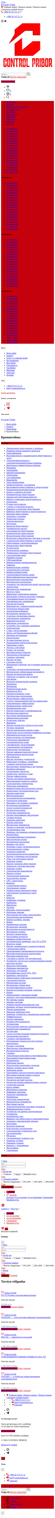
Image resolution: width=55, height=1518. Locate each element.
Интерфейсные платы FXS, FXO (21, 973)
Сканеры (10, 1053)
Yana (3, 1169)
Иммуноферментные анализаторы (22, 577)
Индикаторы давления (16, 927)
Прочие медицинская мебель (19, 674)
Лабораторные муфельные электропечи (24, 978)
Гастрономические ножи (17, 742)
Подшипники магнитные (18, 842)
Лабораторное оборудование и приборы (24, 448)
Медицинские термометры (18, 589)
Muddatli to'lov (12, 1200)
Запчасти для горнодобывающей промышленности (29, 997)
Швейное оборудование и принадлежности (26, 511)
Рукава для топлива (15, 650)
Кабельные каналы (15, 1063)
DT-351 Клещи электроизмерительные (18, 1295)
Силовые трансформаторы (18, 1038)
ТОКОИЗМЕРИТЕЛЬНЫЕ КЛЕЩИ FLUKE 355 (23, 1357)
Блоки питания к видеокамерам (20, 737)
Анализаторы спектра (16, 878)
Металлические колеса (16, 839)
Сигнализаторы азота (16, 555)
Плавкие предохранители (18, 1021)
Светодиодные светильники (19, 696)
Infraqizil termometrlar (15, 472)
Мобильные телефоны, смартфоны (22, 762)
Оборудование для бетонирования (22, 543)
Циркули (10, 898)
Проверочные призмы (16, 924)
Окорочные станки (15, 645)
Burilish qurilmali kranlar (17, 572)
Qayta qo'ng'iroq (8, 81)
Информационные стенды (18, 1109)
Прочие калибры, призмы (18, 919)
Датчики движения (15, 728)
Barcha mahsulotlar (18, 77)
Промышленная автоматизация (20, 490)
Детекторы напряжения (17, 786)
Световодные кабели (15, 949)
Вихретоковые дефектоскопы (19, 698)
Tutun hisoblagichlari (15, 482)
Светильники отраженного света (21, 893)
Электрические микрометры (19, 871)
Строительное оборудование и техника (24, 541)
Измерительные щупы (16, 689)
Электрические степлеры (17, 570)
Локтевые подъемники (16, 635)
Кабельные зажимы (15, 912)
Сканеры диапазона (15, 657)
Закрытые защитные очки (18, 1012)
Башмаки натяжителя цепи (18, 939)
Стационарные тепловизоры (19, 747)
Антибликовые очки (15, 830)
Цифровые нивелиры (16, 1092)
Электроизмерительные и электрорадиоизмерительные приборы (24, 461)
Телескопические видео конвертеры (22, 854)
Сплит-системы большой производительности (27, 1034)
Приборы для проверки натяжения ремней (25, 832)
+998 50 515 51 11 (11, 12)
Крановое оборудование (17, 514)
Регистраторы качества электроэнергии (24, 1026)
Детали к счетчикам (15, 647)
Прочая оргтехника (15, 604)
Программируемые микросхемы (21, 1058)
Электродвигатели (14, 521)
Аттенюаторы (12, 1024)
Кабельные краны (14, 1070)
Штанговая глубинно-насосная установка (25, 596)
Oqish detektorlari (13, 453)
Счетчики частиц (14, 662)
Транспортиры (13, 628)
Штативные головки (16, 932)
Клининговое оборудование (19, 545)
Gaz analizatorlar (13, 477)
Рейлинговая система (16, 983)
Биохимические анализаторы (19, 579)
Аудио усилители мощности (19, 808)
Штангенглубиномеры (16, 966)
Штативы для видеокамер (18, 910)
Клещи (9, 992)
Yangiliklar (11, 368)
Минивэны (11, 905)
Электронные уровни (16, 888)
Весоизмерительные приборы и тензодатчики (27, 487)
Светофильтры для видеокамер (20, 745)
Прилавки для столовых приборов (22, 803)
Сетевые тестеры (14, 817)
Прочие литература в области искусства (24, 725)
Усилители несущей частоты (19, 1080)
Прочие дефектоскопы (16, 776)
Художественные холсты (17, 640)
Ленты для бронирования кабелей (21, 633)
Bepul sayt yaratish (9, 1445)
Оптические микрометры (18, 740)
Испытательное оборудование (20, 536)
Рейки (9, 895)
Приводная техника (15, 519)
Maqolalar (10, 370)
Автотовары (12, 128)
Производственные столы (18, 694)
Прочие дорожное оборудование (21, 864)
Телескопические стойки (17, 849)
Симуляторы (12, 1150)
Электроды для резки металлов (20, 866)
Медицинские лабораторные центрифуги (25, 672)
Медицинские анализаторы (18, 582)
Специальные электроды (17, 771)
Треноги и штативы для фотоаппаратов (24, 827)
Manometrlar (11, 480)
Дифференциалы (14, 1017)
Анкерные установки (16, 516)
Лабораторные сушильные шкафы (22, 995)
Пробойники (12, 1097)
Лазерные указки (14, 868)
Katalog (9, 356)
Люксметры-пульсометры (18, 655)
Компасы (10, 883)
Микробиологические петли (19, 735)
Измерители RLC (14, 691)
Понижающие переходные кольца (21, 643)
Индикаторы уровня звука (18, 985)
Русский (5, 5)
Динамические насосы (16, 528)
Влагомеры (11, 1123)
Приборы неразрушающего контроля (23, 451)
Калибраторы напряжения (18, 1029)
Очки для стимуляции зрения (19, 859)
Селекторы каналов (15, 1085)
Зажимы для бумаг (14, 1002)
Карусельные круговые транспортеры (23, 915)
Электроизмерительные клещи (20, 575)
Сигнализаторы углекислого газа (21, 1131)
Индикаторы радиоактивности (20, 929)
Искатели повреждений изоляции (21, 681)
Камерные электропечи (17, 975)
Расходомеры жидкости (17, 936)
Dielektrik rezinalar (14, 558)
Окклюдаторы (12, 638)
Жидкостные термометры (18, 825)
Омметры (10, 565)
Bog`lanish (11, 363)
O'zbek (12, 5)
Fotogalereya (11, 365)
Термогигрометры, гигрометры (20, 485)
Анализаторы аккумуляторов (19, 917)
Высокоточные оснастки (17, 1051)
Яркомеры (11, 723)
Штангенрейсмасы (14, 796)
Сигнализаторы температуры (19, 783)
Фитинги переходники (16, 934)
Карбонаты (11, 902)
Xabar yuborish (24, 1329)
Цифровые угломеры (15, 900)
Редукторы (11, 524)
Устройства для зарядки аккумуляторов (24, 1111)
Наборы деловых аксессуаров (19, 1068)
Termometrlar (12, 470)
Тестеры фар (12, 1031)
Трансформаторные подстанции (21, 599)
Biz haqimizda (12, 360)
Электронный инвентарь (17, 876)
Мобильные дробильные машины (21, 594)
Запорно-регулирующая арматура (21, 497)
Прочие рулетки (13, 873)
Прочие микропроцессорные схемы (23, 730)
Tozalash (18, 1187)
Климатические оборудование (20, 533)
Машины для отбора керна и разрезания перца (27, 1119)
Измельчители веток (15, 621)
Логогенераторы (13, 1133)
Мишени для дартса (15, 844)
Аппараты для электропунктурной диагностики (28, 584)
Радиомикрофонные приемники (21, 837)
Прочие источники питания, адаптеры (24, 990)
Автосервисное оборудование (20, 531)
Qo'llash (5, 1276)
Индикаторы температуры (18, 613)
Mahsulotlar (11, 429)
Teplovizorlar (12, 475)
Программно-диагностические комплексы (25, 1072)
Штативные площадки (16, 1089)
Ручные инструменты (16, 504)
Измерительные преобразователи (21, 562)
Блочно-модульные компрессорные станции (26, 1082)
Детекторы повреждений (17, 1099)
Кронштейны (12, 834)
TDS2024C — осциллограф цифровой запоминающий (26, 1317)
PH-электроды (12, 757)
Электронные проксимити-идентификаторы (26, 1055)
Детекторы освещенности (18, 813)
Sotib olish (6, 1307)
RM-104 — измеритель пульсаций (16, 1337)
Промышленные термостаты (19, 706)
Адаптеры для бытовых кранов (20, 616)
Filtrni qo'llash (7, 1187)
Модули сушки (13, 592)
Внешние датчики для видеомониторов (24, 1007)
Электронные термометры (18, 618)
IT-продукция (12, 548)
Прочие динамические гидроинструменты (25, 946)
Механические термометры (18, 1102)
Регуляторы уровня (15, 1000)
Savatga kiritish (17, 1307)
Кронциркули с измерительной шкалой (24, 606)
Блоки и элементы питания (18, 492)
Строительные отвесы (16, 885)
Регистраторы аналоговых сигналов (22, 1065)
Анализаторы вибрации (17, 611)
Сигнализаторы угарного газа (20, 1138)
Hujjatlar (10, 375)
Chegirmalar (48, 1197)
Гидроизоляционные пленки (19, 987)
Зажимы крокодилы (15, 793)
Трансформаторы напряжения (20, 601)
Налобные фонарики (15, 769)
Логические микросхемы (17, 609)
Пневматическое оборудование (20, 494)
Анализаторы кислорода (17, 1036)
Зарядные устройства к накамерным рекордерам (28, 1014)
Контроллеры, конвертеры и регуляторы (24, 766)
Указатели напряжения (16, 1094)
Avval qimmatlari (35, 1197)
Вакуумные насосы (15, 1104)
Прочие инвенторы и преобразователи (24, 711)
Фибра (9, 922)
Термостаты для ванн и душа (19, 774)
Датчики (10, 907)
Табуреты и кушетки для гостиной (22, 677)
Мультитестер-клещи (15, 810)
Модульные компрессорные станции (23, 1075)
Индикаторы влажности (17, 713)
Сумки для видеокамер (16, 630)
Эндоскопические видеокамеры (20, 798)
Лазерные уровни (14, 861)
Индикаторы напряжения (18, 805)
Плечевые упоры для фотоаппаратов (23, 847)
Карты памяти (12, 1087)
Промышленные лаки (16, 708)
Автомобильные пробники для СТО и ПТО (26, 941)
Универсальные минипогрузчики (21, 890)
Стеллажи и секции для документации (24, 958)
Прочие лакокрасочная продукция (22, 752)
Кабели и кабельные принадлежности (23, 499)
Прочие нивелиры (14, 822)
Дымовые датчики (14, 1140)
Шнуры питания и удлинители (20, 759)
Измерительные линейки (17, 567)
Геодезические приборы (17, 550)
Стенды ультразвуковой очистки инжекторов (27, 701)
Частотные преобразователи (19, 715)
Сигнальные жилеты (15, 980)
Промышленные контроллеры (20, 754)
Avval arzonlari (20, 1197)
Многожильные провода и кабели (21, 781)
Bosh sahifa (11, 353)
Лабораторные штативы (17, 718)
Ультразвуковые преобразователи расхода (25, 951)
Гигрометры (11, 1114)
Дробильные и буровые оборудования (23, 553)
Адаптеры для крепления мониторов (23, 669)
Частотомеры (12, 1148)
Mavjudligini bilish (9, 1329)
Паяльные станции (15, 1143)
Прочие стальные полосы (18, 1077)
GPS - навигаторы (14, 881)
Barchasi (10, 1197)
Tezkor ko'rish (10, 1293)
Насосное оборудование (17, 526)
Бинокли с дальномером (17, 1145)
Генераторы (11, 502)
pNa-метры (11, 679)
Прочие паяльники (15, 1019)
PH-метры (11, 1136)
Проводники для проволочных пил (22, 791)
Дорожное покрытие (15, 851)
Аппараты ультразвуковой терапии (22, 1121)
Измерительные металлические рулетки (24, 788)
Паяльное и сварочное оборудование (23, 509)
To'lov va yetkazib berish (17, 358)
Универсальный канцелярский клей (22, 1004)
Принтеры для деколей (16, 970)
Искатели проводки (15, 1126)
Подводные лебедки (15, 720)
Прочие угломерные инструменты (22, 856)
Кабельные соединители (17, 623)
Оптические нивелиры (16, 800)
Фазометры (11, 684)
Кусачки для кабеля (15, 1046)
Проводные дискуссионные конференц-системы (28, 732)
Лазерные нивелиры (15, 820)
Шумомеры (11, 686)
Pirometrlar (11, 468)
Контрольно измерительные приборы (23, 465)
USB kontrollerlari (14, 560)
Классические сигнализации (19, 1128)
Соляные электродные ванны (19, 764)
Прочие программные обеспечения (22, 815)
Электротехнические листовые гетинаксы (25, 1106)
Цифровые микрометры (17, 968)
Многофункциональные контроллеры (23, 953)
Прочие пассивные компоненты (21, 779)
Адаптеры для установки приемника (23, 626)
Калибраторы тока (14, 1116)
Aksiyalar (10, 373)
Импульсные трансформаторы (20, 1048)
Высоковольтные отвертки (18, 652)
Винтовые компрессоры (17, 956)
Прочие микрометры (15, 1009)
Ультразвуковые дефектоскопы (20, 703)
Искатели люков (13, 944)
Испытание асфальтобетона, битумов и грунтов (28, 538)
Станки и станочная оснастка (19, 507)
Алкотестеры (12, 587)
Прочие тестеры (13, 660)
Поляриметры (12, 1060)
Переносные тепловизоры (18, 749)
